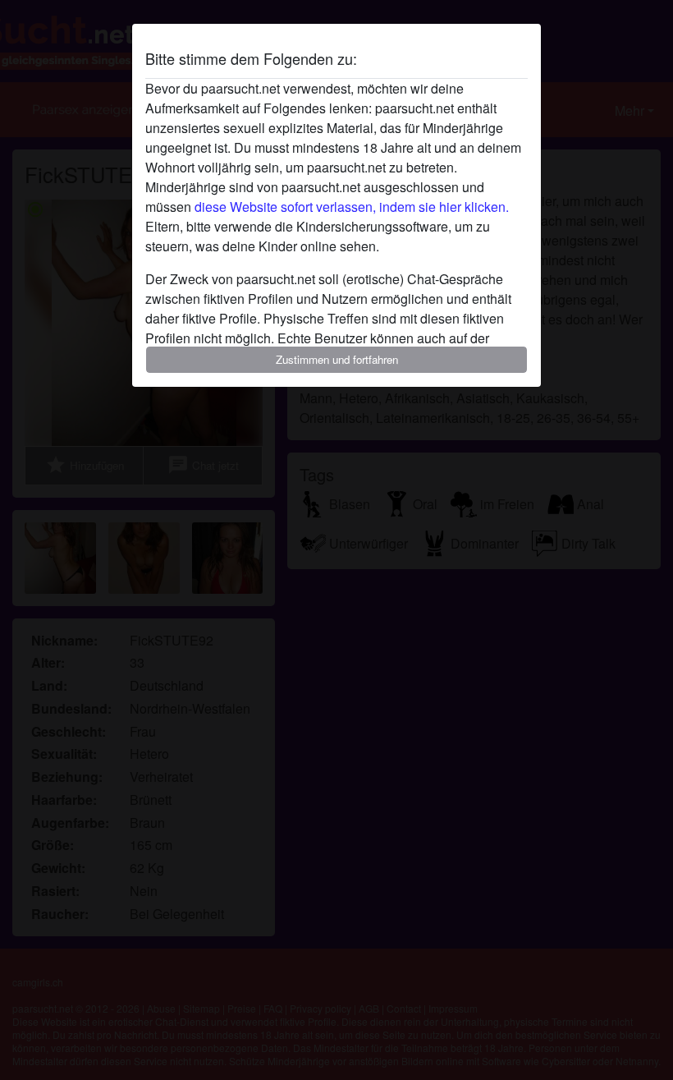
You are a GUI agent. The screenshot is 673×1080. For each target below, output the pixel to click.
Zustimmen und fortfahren (337, 359)
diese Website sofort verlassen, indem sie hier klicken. (352, 206)
